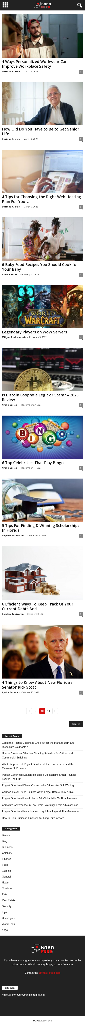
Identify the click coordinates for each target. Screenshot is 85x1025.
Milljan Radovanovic (14, 337)
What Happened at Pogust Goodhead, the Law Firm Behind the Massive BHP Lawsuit (38, 766)
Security (6, 906)
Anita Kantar (9, 274)
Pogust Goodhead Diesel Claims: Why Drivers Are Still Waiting (38, 785)
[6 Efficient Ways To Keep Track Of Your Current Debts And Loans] (42, 573)
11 (48, 711)
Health (5, 882)
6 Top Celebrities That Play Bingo (33, 462)
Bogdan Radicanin (13, 535)
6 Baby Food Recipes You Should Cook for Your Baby (40, 267)
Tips (4, 912)
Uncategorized (10, 918)
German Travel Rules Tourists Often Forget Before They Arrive (38, 791)
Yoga (5, 929)
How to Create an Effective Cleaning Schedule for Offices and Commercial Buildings (37, 755)
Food (5, 864)
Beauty (6, 835)
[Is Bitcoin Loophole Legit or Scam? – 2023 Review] (42, 369)
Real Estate (8, 900)
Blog (4, 841)
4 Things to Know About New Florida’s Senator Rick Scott (37, 685)
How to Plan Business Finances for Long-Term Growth (33, 818)
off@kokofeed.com (49, 972)
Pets (4, 894)
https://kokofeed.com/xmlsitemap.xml (23, 994)
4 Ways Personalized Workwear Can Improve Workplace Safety (34, 64)
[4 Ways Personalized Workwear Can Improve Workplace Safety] (42, 36)
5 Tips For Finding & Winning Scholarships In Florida (40, 528)
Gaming (6, 870)
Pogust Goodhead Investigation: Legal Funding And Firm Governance (41, 811)
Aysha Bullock (10, 404)
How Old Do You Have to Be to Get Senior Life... (40, 131)
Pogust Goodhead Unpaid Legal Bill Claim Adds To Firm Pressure (39, 798)
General (6, 876)
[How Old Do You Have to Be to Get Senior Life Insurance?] (42, 103)
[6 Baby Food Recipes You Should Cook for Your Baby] (42, 239)
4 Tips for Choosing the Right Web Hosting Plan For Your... (41, 199)
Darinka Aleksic (11, 71)
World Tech (8, 924)
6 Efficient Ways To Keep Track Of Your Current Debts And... (37, 606)
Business (7, 847)
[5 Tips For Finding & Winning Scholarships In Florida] (42, 500)
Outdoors (7, 888)
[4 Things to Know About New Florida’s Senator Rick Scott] (42, 652)
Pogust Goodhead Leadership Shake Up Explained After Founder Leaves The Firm (39, 776)
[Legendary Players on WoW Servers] (42, 306)
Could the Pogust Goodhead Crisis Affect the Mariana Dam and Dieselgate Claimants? (38, 744)
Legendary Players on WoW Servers (34, 332)
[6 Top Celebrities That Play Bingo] (42, 437)
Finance (6, 858)
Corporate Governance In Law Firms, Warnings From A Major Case (40, 804)
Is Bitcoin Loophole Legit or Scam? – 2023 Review (40, 397)
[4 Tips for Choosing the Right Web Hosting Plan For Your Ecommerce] (42, 171)
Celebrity (7, 852)
